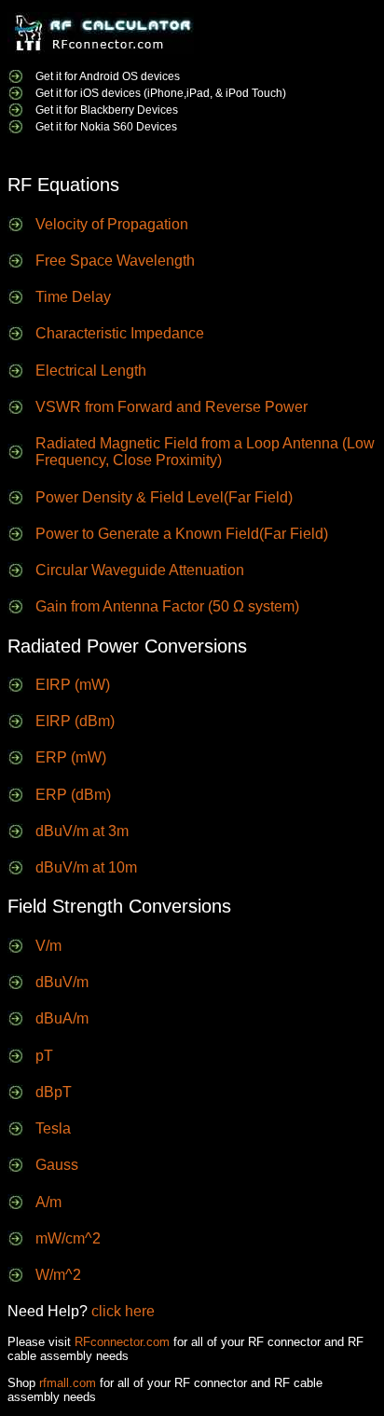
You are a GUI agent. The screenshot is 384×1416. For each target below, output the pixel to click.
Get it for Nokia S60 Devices (106, 126)
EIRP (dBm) (75, 721)
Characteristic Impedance (119, 333)
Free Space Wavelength (115, 260)
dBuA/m (62, 1018)
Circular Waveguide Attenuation (139, 570)
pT (44, 1056)
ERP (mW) (70, 757)
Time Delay (73, 297)
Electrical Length (90, 370)
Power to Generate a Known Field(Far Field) (181, 534)
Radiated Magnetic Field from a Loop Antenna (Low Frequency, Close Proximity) (205, 451)
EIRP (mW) (72, 685)
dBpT (53, 1092)
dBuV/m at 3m (82, 831)
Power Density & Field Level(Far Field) (164, 497)
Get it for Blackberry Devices (106, 110)
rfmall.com (67, 1383)
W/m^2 (58, 1275)
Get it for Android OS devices (107, 76)
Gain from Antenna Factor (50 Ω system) (167, 606)
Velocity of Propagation (111, 224)
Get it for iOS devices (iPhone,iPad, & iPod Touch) (160, 93)
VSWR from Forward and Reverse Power (171, 407)
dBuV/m (62, 982)
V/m (48, 946)
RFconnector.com (122, 1342)
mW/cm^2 (68, 1238)
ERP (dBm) (73, 795)
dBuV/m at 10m (86, 867)
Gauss (56, 1165)
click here (123, 1311)
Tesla (53, 1128)
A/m (48, 1202)
